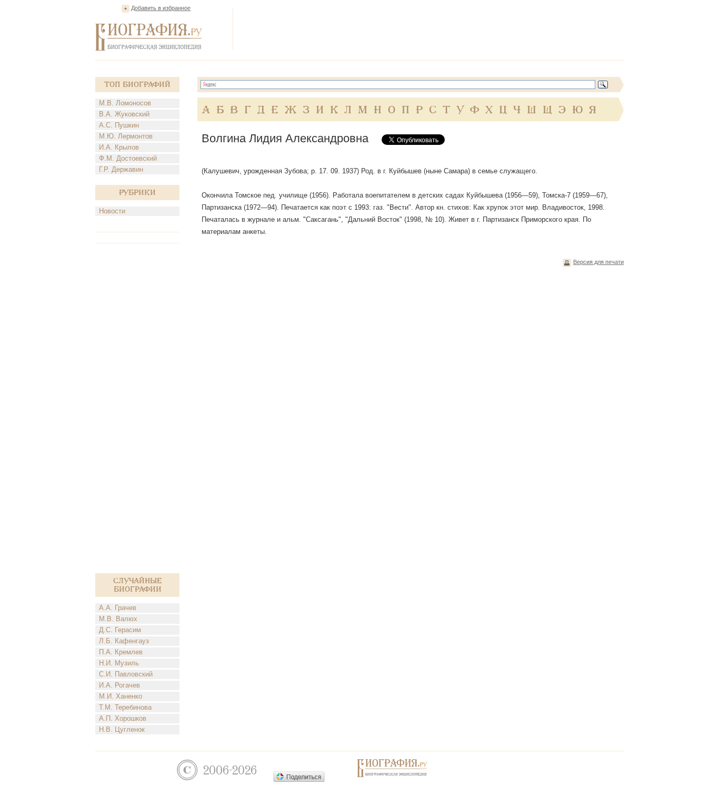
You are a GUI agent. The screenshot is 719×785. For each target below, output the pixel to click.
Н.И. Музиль (119, 663)
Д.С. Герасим (120, 630)
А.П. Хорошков (122, 718)
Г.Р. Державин (121, 169)
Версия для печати (598, 262)
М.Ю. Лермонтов (126, 136)
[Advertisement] (432, 28)
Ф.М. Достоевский (128, 158)
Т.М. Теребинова (125, 707)
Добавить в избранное (161, 8)
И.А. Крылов (119, 147)
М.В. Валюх (118, 619)
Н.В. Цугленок (122, 729)
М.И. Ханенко (120, 696)
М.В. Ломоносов (125, 103)
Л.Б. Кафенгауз (124, 641)
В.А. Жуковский (124, 114)
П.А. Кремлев (121, 652)
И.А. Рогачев (119, 685)
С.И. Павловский (126, 674)
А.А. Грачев (117, 608)
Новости (112, 211)
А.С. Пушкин (119, 125)
